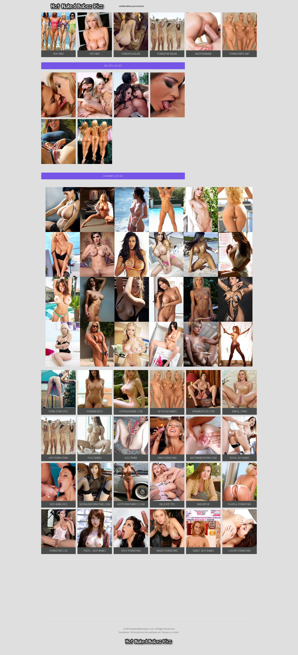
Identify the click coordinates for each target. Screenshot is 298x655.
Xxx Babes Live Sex (113, 175)
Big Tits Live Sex (113, 65)
